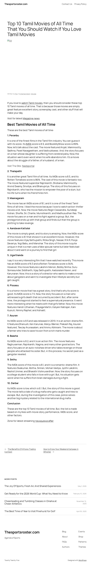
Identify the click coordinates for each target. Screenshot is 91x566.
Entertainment (24, 94)
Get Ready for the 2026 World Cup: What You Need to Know (36, 493)
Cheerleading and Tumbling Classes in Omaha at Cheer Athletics (31, 502)
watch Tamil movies (31, 103)
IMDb (29, 144)
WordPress (82, 560)
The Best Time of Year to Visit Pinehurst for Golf (30, 511)
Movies (33, 94)
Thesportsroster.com (16, 4)
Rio (16, 94)
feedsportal (28, 166)
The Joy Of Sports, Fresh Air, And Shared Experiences (33, 486)
